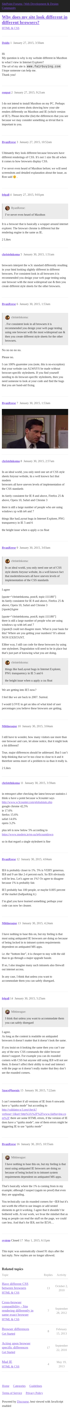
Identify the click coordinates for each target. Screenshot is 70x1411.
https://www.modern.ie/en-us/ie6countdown (27, 834)
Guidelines (35, 1385)
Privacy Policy (34, 1393)
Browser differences (15, 1329)
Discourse (23, 1401)
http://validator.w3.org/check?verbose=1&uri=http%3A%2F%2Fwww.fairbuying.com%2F (34, 1114)
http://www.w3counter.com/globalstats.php (27, 802)
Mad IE (7, 1362)
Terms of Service (12, 1393)
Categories (19, 1385)
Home (5, 1385)
